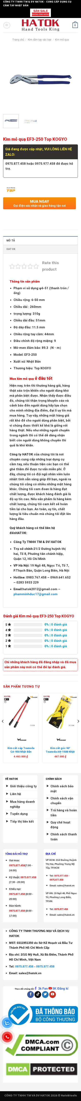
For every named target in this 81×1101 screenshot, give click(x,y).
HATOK (10, 249)
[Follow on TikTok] (37, 994)
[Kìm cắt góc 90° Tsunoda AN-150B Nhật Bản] (60, 712)
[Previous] (10, 79)
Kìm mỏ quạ (62, 39)
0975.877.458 (24, 966)
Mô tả (10, 240)
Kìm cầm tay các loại (39, 39)
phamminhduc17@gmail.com (36, 594)
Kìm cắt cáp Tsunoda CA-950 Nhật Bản (20, 750)
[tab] (40, 240)
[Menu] (6, 25)
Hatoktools (69, 1095)
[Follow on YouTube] (52, 994)
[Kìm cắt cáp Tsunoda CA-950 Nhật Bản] (20, 712)
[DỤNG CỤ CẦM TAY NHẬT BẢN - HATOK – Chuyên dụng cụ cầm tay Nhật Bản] (40, 25)
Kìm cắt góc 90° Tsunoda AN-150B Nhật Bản (60, 752)
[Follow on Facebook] (30, 994)
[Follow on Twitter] (45, 994)
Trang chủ (18, 39)
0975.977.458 (28, 877)
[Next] (71, 79)
